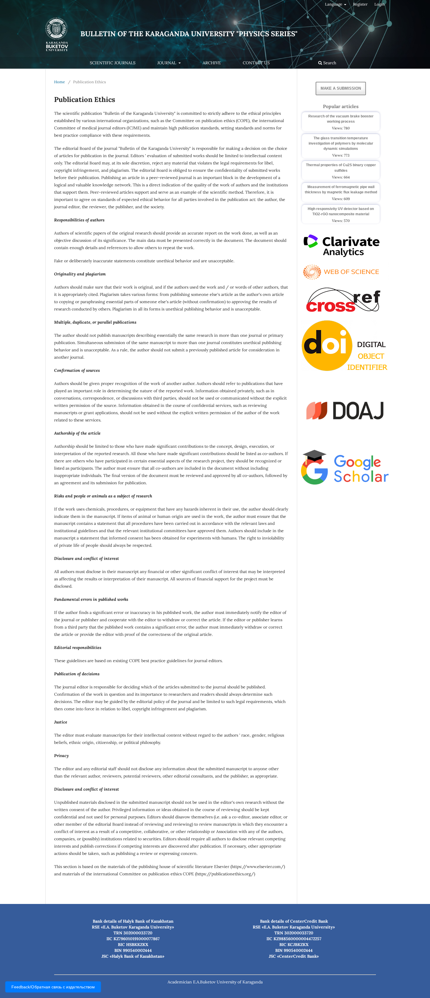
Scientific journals (112, 62)
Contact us (256, 62)
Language (334, 4)
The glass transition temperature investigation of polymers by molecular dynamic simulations (341, 143)
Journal (167, 62)
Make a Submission (341, 88)
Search (329, 62)
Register (360, 4)
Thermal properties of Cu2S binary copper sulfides (341, 167)
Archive (212, 62)
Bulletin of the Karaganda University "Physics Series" (188, 33)
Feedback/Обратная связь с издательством (53, 987)
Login (379, 4)
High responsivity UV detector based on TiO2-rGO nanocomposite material (341, 211)
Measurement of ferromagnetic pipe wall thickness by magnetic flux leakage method (341, 189)
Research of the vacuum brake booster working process (341, 119)
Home (59, 81)
